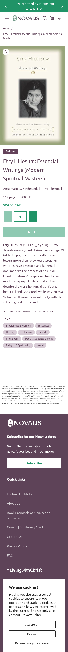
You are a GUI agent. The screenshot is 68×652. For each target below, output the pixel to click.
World (40, 345)
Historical (43, 325)
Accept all (32, 624)
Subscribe (34, 463)
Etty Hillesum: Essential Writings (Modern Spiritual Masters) (33, 36)
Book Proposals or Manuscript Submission (28, 515)
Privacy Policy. (32, 614)
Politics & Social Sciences (39, 338)
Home (6, 28)
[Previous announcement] (5, 6)
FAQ (10, 555)
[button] (6, 18)
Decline (32, 634)
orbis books (12, 338)
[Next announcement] (62, 6)
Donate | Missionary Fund (25, 527)
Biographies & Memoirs (18, 325)
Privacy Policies (18, 546)
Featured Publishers (21, 494)
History (10, 332)
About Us (13, 503)
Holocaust (26, 332)
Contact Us (14, 536)
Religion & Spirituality (18, 345)
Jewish (43, 332)
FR (59, 18)
